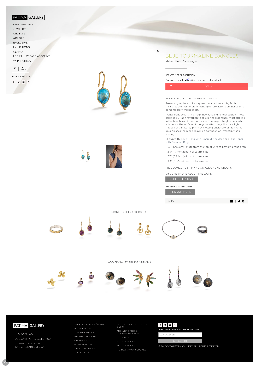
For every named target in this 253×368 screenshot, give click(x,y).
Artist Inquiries (126, 342)
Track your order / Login (88, 324)
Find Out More (180, 191)
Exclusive (20, 42)
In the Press (124, 338)
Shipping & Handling (84, 336)
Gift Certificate (82, 353)
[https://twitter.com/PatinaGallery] (18, 82)
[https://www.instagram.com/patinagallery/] (23, 82)
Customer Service (83, 332)
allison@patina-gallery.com (33, 339)
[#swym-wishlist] (15, 68)
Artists (18, 38)
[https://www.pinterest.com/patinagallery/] (28, 82)
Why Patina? (22, 60)
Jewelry (19, 29)
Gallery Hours (82, 328)
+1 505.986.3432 (21, 76)
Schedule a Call (182, 179)
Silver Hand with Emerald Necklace (202, 139)
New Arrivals (23, 24)
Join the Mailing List (85, 349)
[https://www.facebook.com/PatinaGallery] (13, 82)
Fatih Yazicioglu (186, 61)
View (56, 229)
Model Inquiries (126, 346)
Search (18, 51)
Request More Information (180, 75)
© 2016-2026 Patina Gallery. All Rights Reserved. (188, 346)
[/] (28, 17)
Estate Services (82, 344)
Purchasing (80, 341)
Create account (38, 56)
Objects (19, 33)
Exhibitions (21, 47)
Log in (17, 56)
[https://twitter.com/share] (239, 201)
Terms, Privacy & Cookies (131, 350)
